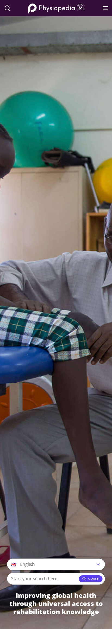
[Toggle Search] (7, 8)
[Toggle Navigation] (105, 8)
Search (93, 579)
